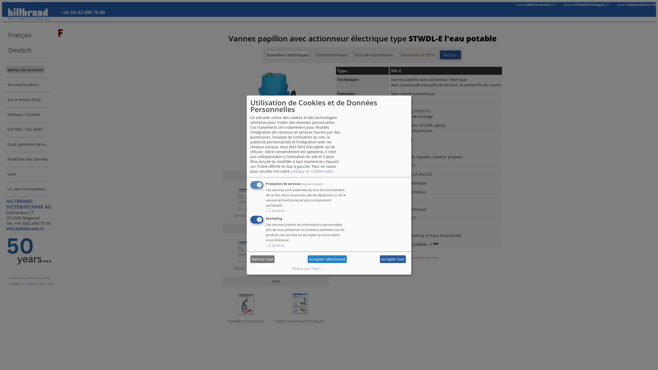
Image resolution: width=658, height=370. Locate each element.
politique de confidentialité (312, 171)
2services (275, 210)
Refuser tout (262, 259)
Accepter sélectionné (327, 259)
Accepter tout (392, 259)
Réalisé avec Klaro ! (307, 268)
